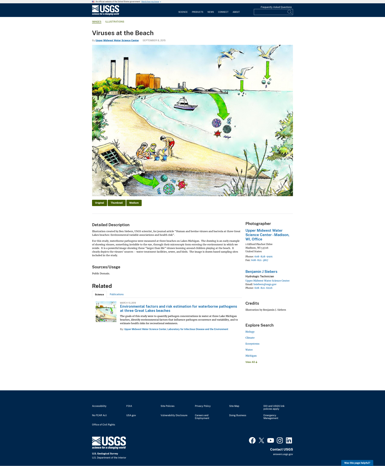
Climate (250, 337)
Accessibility (99, 406)
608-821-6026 (263, 287)
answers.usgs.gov (283, 454)
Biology (249, 331)
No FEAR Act (99, 415)
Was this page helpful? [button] (357, 462)
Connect (223, 12)
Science (183, 12)
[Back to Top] (374, 455)
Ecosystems (252, 343)
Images (96, 21)
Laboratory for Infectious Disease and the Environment (197, 329)
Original (99, 202)
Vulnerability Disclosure (174, 415)
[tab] (99, 294)
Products (197, 12)
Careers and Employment (202, 417)
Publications (117, 294)
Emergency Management (270, 417)
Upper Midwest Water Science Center (117, 40)
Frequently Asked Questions (276, 7)
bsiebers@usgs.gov (265, 284)
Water (249, 349)
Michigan (251, 355)
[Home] (105, 14)
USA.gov (131, 415)
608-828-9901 (263, 256)
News (211, 12)
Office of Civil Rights (103, 424)
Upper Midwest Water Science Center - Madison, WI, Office (267, 234)
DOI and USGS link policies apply (274, 407)
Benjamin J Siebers (261, 271)
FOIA (129, 406)
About (236, 12)
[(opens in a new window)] (252, 440)
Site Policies (167, 406)
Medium (134, 202)
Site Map (234, 406)
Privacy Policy (203, 406)
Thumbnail (117, 202)
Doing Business (237, 415)
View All (250, 362)
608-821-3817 (259, 260)
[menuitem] (183, 10)
